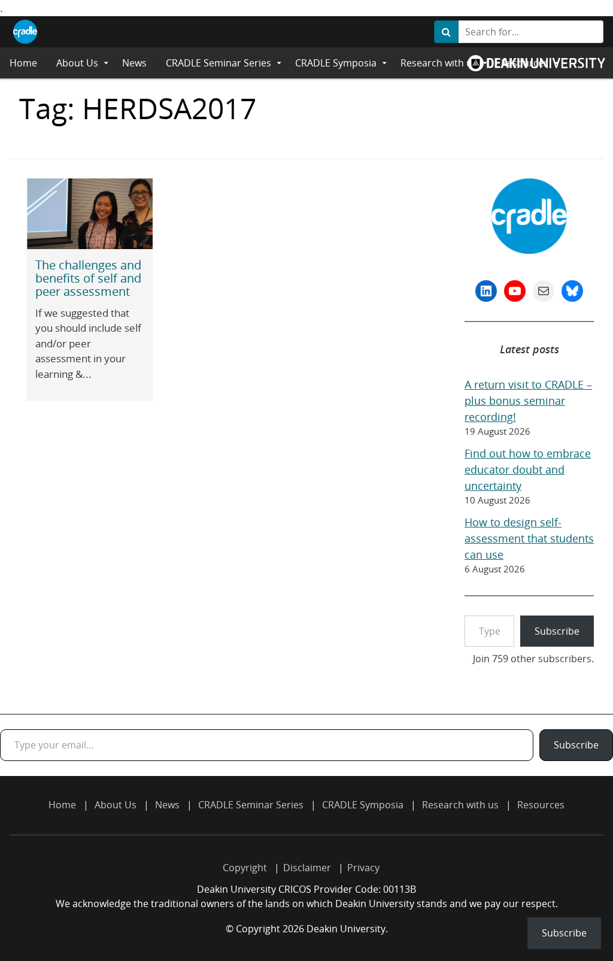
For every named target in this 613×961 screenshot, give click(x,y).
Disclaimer (307, 867)
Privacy (363, 867)
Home (23, 62)
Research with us (438, 62)
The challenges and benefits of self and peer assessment (88, 278)
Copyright (245, 867)
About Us (77, 62)
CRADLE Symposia (336, 62)
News (134, 62)
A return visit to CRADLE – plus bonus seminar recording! (528, 400)
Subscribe (557, 631)
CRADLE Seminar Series (218, 62)
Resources (541, 804)
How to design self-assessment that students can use (529, 538)
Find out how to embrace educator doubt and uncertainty (528, 469)
